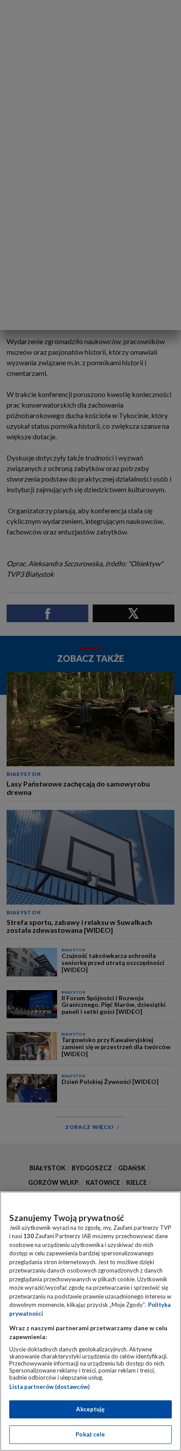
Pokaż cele (90, 1434)
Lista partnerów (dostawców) (49, 1386)
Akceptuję (90, 1409)
